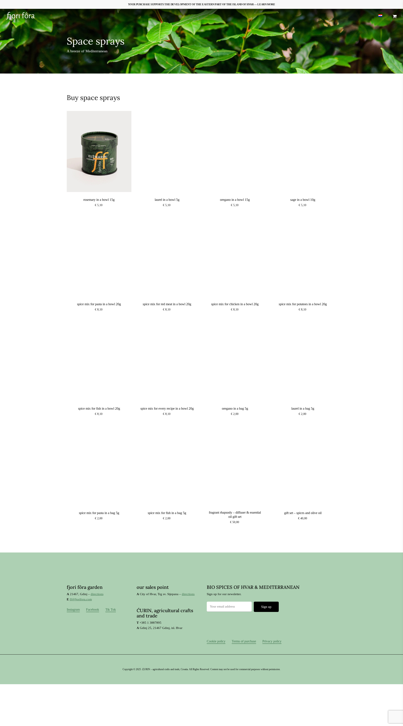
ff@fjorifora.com (81, 599)
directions (97, 594)
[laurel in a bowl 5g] (167, 151)
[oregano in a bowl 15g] (235, 151)
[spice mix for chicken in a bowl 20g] (235, 255)
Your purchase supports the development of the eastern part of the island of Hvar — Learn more (201, 4)
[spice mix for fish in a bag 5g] (167, 464)
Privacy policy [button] (271, 641)
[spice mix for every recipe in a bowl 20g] (167, 360)
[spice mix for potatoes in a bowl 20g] (303, 255)
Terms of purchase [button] (244, 641)
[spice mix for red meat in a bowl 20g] (167, 255)
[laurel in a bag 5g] (303, 360)
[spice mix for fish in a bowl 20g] (99, 360)
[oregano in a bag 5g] (235, 360)
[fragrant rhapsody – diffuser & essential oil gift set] (235, 464)
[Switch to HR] (380, 16)
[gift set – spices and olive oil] (303, 464)
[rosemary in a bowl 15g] (99, 151)
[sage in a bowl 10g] (303, 151)
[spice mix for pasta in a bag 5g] (99, 464)
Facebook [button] (92, 609)
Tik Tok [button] (110, 609)
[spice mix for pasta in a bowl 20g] (99, 255)
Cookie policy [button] (216, 641)
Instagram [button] (73, 609)
